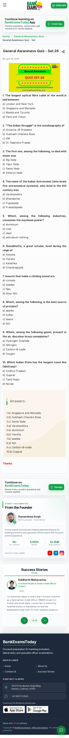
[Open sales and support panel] (61, 730)
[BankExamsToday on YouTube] (49, 553)
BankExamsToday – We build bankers (31, 728)
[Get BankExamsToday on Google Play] (37, 709)
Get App (58, 487)
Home (6, 36)
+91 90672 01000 (20, 696)
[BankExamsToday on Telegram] (55, 553)
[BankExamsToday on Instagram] (61, 553)
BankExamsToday (19, 641)
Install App (56, 24)
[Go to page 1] (24, 620)
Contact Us (10, 671)
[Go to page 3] (44, 620)
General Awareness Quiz (29, 36)
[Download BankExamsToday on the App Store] (14, 709)
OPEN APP (61, 5)
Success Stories (46, 671)
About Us (42, 666)
